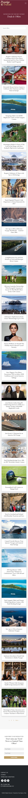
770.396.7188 (6, 784)
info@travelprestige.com (8, 786)
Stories (3, 774)
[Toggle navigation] (25, 3)
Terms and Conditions (7, 776)
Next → (17, 720)
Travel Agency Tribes (22, 793)
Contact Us (4, 772)
